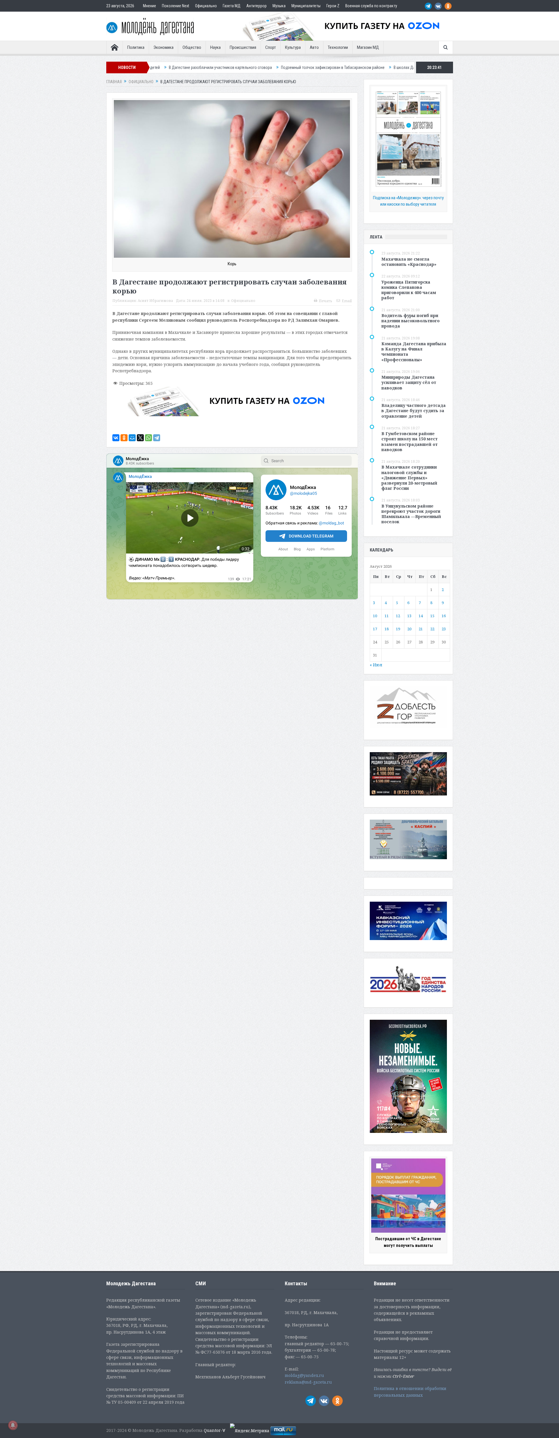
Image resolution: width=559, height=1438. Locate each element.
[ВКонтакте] (115, 437)
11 (387, 615)
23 (444, 628)
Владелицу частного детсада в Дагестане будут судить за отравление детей (413, 411)
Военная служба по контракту (371, 5)
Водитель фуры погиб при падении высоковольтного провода (410, 321)
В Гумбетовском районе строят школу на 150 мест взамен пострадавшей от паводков (409, 441)
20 (409, 628)
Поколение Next (175, 5)
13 (409, 615)
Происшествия (243, 47)
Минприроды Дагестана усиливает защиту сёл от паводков (408, 382)
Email (347, 300)
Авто (314, 47)
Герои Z (332, 5)
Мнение (149, 5)
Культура (293, 47)
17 (375, 628)
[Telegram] (156, 437)
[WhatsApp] (148, 437)
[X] (140, 437)
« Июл (376, 665)
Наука (215, 47)
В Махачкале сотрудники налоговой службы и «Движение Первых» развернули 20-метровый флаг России (409, 477)
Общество (192, 47)
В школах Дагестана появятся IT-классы (331, 67)
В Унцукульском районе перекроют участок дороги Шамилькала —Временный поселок (411, 514)
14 (421, 615)
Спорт (270, 47)
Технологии (338, 47)
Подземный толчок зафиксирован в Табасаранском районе (236, 67)
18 (387, 628)
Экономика (163, 47)
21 (421, 628)
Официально (206, 5)
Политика (135, 47)
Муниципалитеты (306, 5)
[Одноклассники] (124, 437)
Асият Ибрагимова (155, 300)
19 (398, 628)
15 (432, 615)
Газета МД (231, 5)
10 (375, 615)
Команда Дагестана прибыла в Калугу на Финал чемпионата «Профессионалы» (413, 351)
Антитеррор (256, 5)
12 (398, 615)
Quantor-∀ (214, 1430)
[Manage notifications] (12, 1425)
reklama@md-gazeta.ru (308, 1382)
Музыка (279, 5)
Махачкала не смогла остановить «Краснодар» (408, 261)
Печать (325, 300)
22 (432, 628)
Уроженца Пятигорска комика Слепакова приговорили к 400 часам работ (408, 290)
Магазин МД (368, 47)
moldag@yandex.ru (304, 1375)
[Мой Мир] (132, 437)
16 (444, 615)
